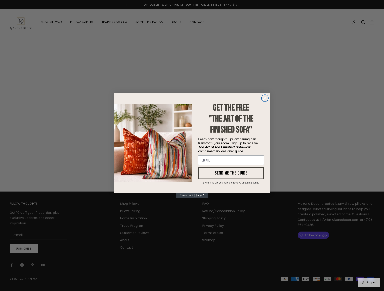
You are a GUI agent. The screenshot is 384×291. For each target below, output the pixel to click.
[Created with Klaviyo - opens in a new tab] (192, 195)
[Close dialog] (264, 98)
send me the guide (231, 173)
